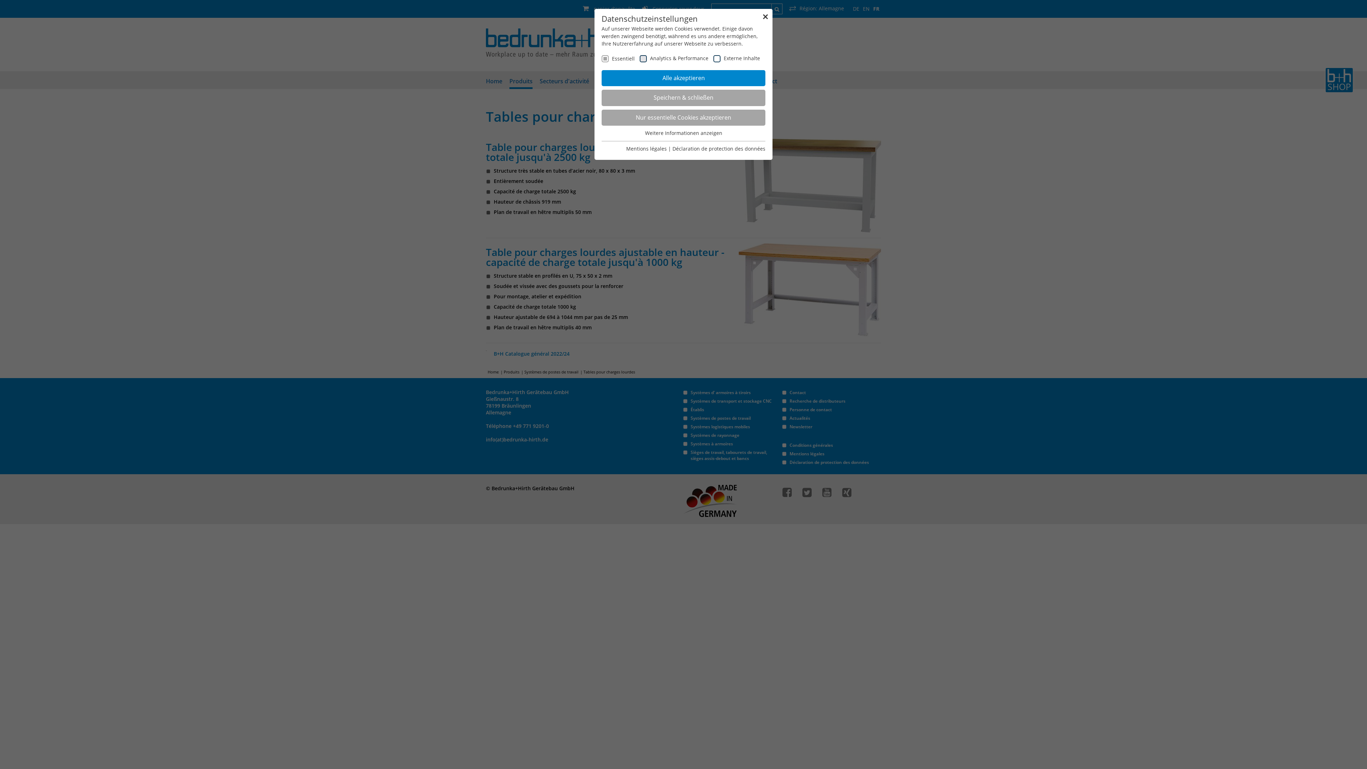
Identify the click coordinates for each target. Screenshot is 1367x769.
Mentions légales (646, 148)
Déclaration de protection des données (718, 148)
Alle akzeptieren (683, 78)
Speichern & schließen (683, 97)
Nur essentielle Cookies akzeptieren (683, 117)
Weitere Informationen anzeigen (683, 133)
